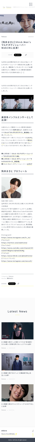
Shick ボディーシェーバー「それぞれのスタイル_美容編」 (16, 160)
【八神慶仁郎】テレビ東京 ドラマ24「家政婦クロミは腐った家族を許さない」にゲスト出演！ (16, 343)
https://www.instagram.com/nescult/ (16, 261)
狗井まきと (17, 130)
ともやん (29, 137)
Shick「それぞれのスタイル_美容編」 (17, 132)
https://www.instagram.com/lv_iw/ (16, 237)
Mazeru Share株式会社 (8, 434)
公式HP (29, 164)
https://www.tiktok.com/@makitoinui (16, 256)
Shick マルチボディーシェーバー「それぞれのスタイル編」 (17, 154)
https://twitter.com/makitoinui (14, 243)
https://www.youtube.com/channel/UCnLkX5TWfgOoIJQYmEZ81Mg (17, 249)
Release (4, 37)
